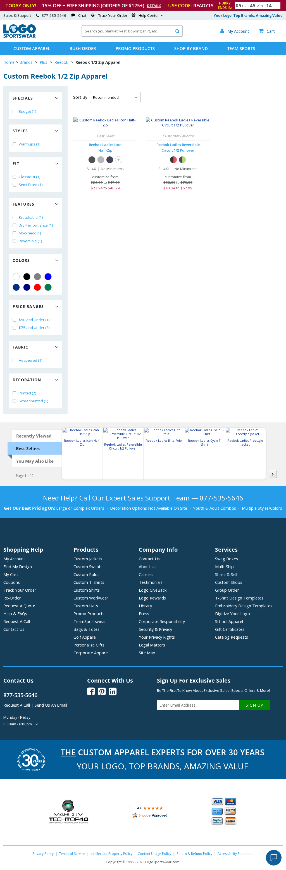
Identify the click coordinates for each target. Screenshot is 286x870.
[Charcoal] (100, 159)
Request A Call (16, 621)
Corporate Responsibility (162, 621)
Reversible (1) (30, 240)
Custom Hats (85, 605)
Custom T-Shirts (88, 582)
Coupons (11, 582)
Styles (20, 130)
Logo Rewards (152, 598)
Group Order (227, 590)
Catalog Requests (231, 637)
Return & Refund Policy (194, 853)
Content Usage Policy (154, 853)
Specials (23, 98)
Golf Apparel (85, 637)
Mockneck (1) (30, 233)
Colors (21, 260)
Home (9, 62)
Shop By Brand (191, 48)
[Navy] (26, 287)
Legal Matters (152, 645)
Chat (82, 15)
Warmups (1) (29, 144)
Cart (267, 31)
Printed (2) (27, 393)
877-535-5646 (54, 15)
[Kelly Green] (48, 287)
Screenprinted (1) (33, 400)
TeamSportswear (89, 621)
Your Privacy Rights (157, 637)
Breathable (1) (31, 217)
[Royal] (16, 287)
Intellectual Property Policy (111, 853)
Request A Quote (19, 605)
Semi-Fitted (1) (31, 184)
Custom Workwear (90, 598)
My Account (14, 558)
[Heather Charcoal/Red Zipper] (173, 159)
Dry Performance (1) (36, 225)
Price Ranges (28, 306)
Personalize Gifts (88, 645)
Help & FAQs (15, 613)
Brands (26, 62)
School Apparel (229, 621)
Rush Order (83, 48)
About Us (147, 566)
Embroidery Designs (243, 605)
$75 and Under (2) (34, 327)
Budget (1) (27, 111)
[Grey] (37, 276)
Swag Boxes (226, 558)
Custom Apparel (31, 48)
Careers (146, 574)
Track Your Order (112, 15)
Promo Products (135, 48)
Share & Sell (226, 574)
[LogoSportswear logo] (19, 36)
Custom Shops (228, 582)
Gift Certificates (229, 629)
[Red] (37, 287)
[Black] (26, 276)
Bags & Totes (86, 629)
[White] (16, 276)
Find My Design (17, 566)
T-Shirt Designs (239, 598)
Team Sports (241, 48)
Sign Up (254, 705)
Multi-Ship (224, 566)
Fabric (20, 347)
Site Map (147, 652)
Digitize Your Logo (232, 613)
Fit (16, 163)
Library (145, 605)
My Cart (10, 574)
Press (144, 613)
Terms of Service (72, 853)
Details (154, 5)
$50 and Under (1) (34, 319)
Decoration (27, 379)
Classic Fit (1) (29, 176)
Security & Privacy (155, 629)
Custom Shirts (86, 590)
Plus (43, 62)
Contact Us (13, 629)
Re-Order (12, 598)
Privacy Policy (43, 853)
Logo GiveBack (152, 590)
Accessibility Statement (236, 853)
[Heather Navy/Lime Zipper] (182, 159)
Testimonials (151, 582)
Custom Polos (86, 574)
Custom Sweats (88, 566)
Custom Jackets (87, 558)
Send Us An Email (51, 705)
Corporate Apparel (91, 652)
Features (23, 204)
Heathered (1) (30, 360)
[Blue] (48, 276)
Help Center (149, 15)
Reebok (61, 62)
